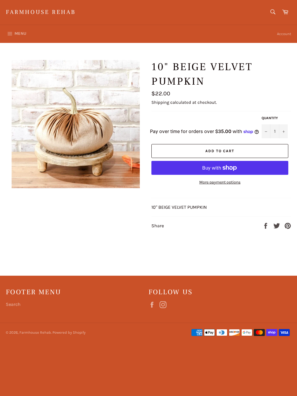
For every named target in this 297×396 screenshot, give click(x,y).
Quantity (270, 118)
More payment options (219, 182)
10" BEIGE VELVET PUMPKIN (179, 207)
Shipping (160, 102)
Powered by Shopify (69, 332)
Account (284, 34)
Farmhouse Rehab (41, 12)
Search (13, 304)
